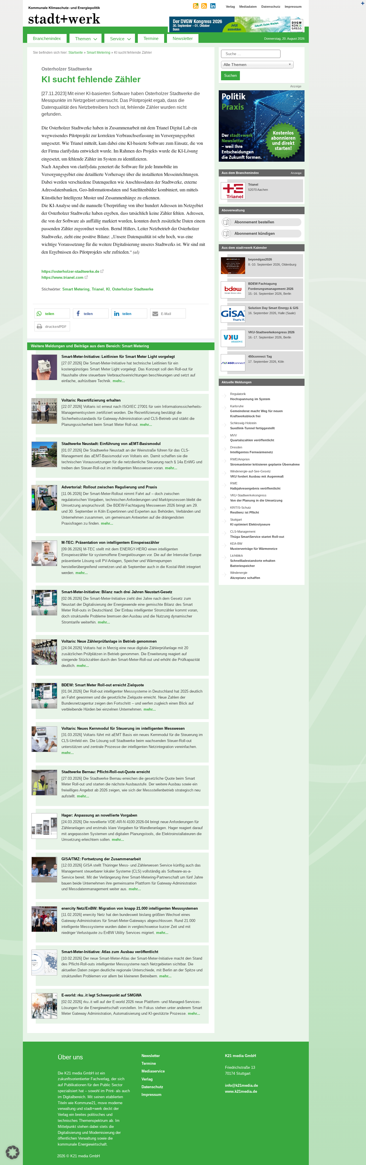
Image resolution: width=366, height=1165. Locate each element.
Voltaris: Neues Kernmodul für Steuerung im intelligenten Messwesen (123, 728)
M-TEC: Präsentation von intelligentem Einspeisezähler (110, 542)
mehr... (119, 381)
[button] (52, 313)
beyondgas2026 (260, 259)
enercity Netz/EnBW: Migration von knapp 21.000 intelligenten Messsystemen (129, 908)
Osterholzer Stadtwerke (132, 289)
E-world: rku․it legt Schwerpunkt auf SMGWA (101, 995)
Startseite (75, 53)
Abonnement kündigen (254, 233)
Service (117, 38)
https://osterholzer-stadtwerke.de (70, 271)
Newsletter (183, 38)
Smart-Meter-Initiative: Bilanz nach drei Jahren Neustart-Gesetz (116, 592)
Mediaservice (153, 1071)
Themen (83, 38)
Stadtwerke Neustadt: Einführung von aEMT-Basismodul (111, 444)
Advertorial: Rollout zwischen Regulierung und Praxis (109, 487)
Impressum (152, 1094)
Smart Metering (98, 53)
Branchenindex (47, 38)
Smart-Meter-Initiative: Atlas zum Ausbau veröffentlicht (109, 952)
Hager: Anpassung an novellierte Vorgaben (99, 815)
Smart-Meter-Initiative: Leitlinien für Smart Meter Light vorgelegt (118, 356)
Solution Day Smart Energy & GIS (273, 308)
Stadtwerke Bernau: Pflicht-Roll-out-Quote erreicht (105, 772)
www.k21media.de (241, 1091)
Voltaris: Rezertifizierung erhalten (91, 400)
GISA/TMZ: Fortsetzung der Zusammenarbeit (101, 859)
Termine (151, 38)
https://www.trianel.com (62, 277)
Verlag (147, 1079)
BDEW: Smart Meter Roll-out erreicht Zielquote (102, 685)
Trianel (98, 289)
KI (108, 289)
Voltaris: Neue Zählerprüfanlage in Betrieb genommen (109, 641)
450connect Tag (260, 356)
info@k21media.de (241, 1085)
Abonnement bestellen (254, 222)
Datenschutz (152, 1087)
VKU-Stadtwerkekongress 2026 (271, 332)
